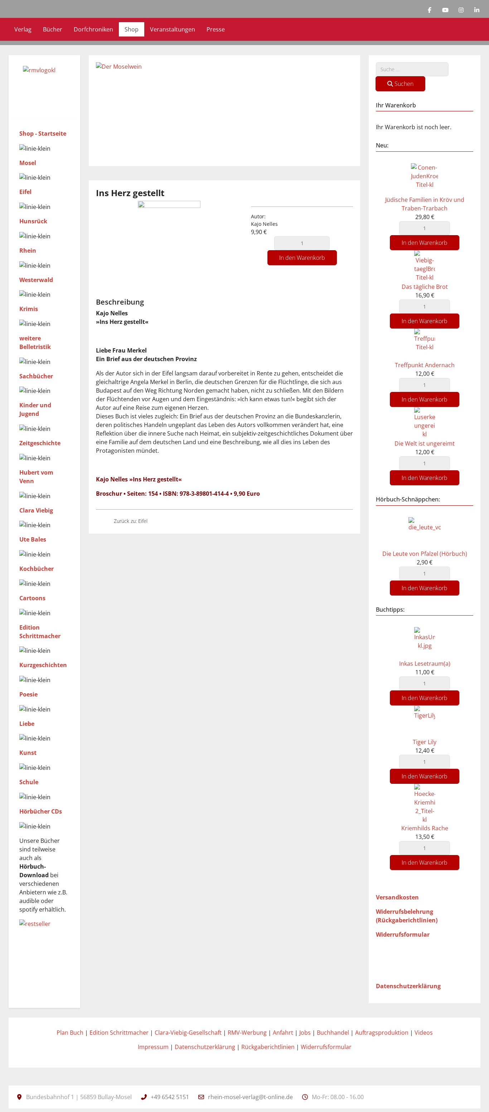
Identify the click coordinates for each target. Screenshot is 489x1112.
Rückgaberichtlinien (268, 1047)
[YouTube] (445, 10)
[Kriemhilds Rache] (424, 803)
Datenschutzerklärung (205, 1047)
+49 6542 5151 (170, 1097)
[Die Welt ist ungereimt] (424, 422)
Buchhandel (333, 1032)
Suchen (403, 84)
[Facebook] (429, 10)
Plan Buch (70, 1032)
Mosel (27, 163)
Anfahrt (283, 1032)
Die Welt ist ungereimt (424, 443)
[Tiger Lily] (424, 721)
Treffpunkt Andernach (425, 365)
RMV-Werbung (247, 1032)
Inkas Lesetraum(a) (424, 663)
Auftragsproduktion (381, 1032)
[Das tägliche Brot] (424, 265)
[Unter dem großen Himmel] (102, 520)
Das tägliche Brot (425, 287)
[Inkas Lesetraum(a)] (424, 642)
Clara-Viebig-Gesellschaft (188, 1032)
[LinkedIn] (476, 10)
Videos (424, 1032)
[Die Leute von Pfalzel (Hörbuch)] (424, 532)
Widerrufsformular (326, 1047)
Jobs (305, 1032)
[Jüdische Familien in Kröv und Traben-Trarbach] (424, 179)
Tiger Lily (424, 742)
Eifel (25, 192)
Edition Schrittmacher (119, 1032)
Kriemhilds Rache (424, 828)
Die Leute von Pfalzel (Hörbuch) (424, 554)
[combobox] (412, 69)
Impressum (153, 1047)
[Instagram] (461, 10)
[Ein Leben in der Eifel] (159, 520)
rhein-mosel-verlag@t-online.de (250, 1097)
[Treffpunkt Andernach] (424, 344)
